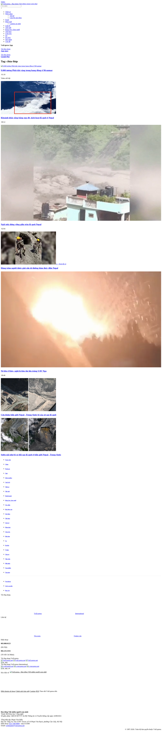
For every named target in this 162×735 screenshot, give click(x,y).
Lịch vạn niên (8, 586)
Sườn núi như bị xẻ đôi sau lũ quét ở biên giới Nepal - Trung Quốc (31, 455)
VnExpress (38, 613)
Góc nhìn (7, 505)
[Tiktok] (17, 708)
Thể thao (8, 32)
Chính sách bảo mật (22, 691)
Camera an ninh (15, 24)
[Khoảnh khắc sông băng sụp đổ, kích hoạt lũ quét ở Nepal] (28, 113)
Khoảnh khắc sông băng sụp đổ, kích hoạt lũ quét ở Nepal (27, 118)
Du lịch (7, 37)
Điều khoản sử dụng (8, 691)
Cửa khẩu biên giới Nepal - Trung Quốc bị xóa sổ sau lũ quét (28, 415)
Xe (6, 36)
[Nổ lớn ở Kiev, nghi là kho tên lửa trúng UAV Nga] (81, 367)
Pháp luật (8, 22)
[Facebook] (74, 691)
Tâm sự (7, 554)
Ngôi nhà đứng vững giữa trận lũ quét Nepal (21, 224)
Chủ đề (7, 41)
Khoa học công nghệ (12, 30)
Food (7, 20)
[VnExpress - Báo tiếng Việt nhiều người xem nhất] (19, 4)
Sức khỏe (8, 39)
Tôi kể (12, 16)
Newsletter (8, 581)
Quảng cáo (77, 636)
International (79, 613)
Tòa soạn (37, 636)
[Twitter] (107, 691)
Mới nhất (7, 563)
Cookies (32, 691)
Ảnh (6, 473)
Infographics (8, 478)
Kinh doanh (8, 496)
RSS (37, 691)
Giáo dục (8, 34)
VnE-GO (7, 482)
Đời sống (7, 536)
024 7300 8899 (14, 724)
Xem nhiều (8, 568)
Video (3, 2)
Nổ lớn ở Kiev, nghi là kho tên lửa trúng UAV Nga (24, 371)
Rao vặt (7, 590)
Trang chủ (8, 459)
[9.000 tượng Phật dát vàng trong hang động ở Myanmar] (21, 66)
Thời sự (8, 12)
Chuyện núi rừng (16, 18)
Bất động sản (8, 509)
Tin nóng (7, 572)
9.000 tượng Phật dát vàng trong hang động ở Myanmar (27, 70)
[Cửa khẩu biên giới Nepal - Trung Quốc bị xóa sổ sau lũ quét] (28, 410)
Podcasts (7, 469)
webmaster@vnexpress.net (15, 726)
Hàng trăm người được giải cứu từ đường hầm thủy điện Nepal (29, 268)
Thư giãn (7, 559)
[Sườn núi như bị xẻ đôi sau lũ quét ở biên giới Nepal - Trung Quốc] (28, 450)
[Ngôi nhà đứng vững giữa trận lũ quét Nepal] (81, 220)
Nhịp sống (9, 14)
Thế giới (8, 28)
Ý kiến (7, 550)
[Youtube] (141, 691)
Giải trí (7, 26)
